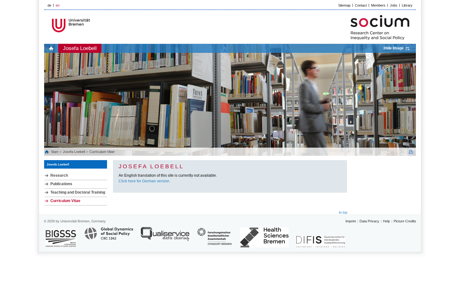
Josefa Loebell (80, 48)
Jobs (393, 5)
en (57, 5)
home (51, 48)
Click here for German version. (144, 181)
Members (378, 5)
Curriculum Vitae (102, 152)
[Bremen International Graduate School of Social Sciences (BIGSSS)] (61, 238)
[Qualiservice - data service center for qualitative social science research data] (165, 236)
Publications (61, 184)
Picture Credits (405, 221)
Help (386, 221)
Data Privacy (369, 221)
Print (411, 152)
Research (59, 175)
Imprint (350, 221)
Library (407, 5)
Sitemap (344, 5)
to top (343, 212)
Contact (361, 5)
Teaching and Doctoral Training (77, 192)
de (49, 5)
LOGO (92, 25)
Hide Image (394, 48)
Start (55, 152)
